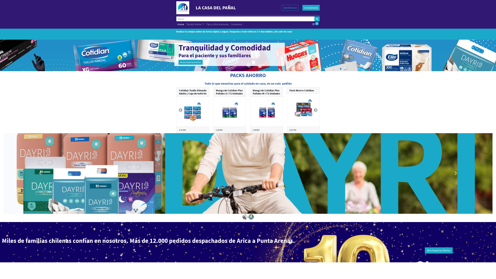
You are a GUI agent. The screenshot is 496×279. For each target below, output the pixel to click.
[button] (180, 110)
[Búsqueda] (317, 18)
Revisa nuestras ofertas (190, 62)
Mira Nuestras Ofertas (439, 250)
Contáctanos (311, 7)
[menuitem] (180, 24)
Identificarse (290, 7)
